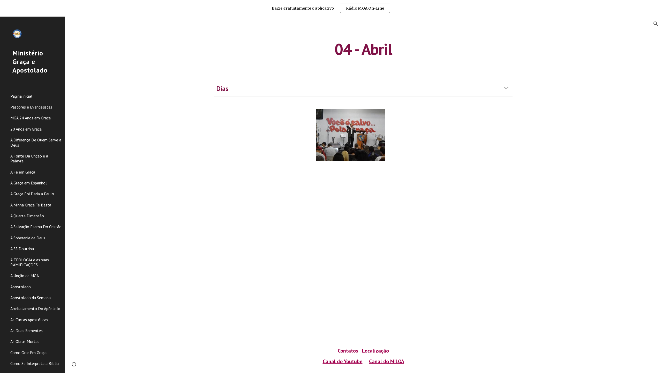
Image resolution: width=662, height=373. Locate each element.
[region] (331, 8)
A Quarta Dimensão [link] (27, 215)
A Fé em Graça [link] (22, 172)
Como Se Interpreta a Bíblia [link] (34, 363)
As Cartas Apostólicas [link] (29, 319)
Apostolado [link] (20, 286)
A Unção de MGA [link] (24, 275)
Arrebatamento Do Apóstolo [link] (35, 308)
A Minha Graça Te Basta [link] (30, 204)
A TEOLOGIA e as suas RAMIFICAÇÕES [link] (29, 262)
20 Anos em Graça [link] (26, 129)
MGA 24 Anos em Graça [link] (30, 117)
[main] (363, 49)
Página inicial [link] (21, 96)
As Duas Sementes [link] (26, 330)
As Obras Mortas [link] (24, 341)
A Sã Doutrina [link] (22, 248)
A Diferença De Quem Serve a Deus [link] (35, 142)
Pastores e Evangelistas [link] (31, 107)
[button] (656, 24)
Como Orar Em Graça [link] (28, 352)
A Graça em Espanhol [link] (28, 182)
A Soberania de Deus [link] (27, 237)
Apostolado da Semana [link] (30, 297)
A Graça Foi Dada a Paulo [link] (32, 193)
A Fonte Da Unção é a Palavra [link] (29, 158)
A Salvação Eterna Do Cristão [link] (36, 226)
